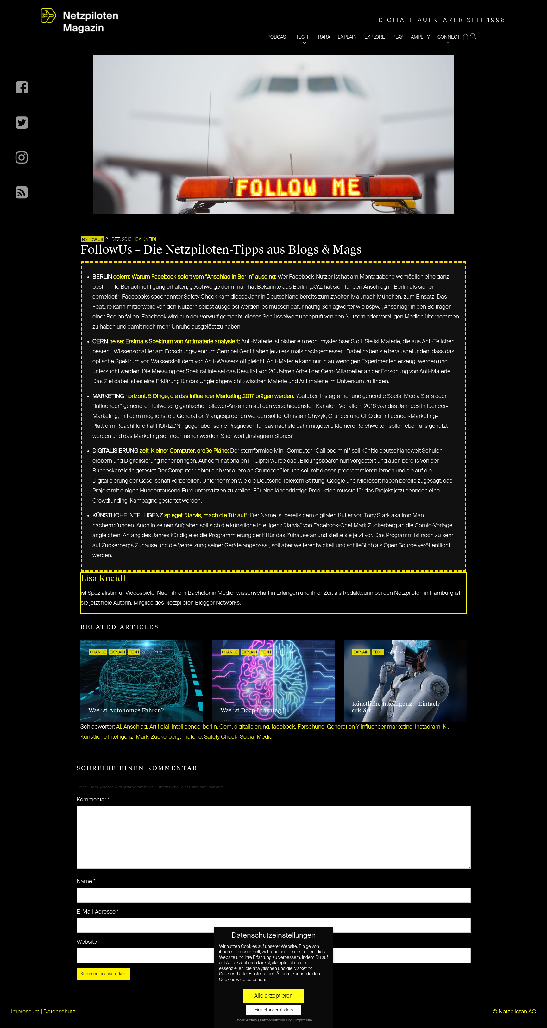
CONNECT (448, 37)
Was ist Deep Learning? (252, 710)
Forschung (311, 727)
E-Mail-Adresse (98, 912)
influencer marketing (386, 727)
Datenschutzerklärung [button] (276, 1020)
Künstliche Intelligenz (106, 737)
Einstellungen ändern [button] (274, 1010)
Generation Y (342, 727)
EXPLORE (374, 37)
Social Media (256, 737)
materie (192, 737)
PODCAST (277, 37)
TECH (302, 37)
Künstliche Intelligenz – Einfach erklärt (395, 707)
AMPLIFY (420, 37)
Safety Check (220, 737)
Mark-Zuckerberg (158, 737)
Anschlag (135, 727)
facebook (283, 727)
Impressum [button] (303, 1020)
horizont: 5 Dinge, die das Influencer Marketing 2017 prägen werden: (209, 396)
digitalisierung (251, 727)
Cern (225, 727)
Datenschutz (59, 1012)
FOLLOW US (92, 240)
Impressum (25, 1012)
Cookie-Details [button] (246, 1020)
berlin (210, 727)
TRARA (323, 37)
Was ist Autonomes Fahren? (126, 710)
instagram (427, 727)
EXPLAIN (347, 37)
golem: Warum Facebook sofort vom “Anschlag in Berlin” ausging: (194, 277)
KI (445, 727)
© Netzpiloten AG (514, 1012)
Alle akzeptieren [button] (273, 996)
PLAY (398, 37)
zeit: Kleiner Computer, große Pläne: (184, 451)
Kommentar (93, 800)
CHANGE (98, 652)
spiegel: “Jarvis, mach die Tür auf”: (206, 515)
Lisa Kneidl (145, 239)
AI (118, 727)
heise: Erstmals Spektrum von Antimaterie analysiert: (174, 341)
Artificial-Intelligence (174, 727)
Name (86, 881)
